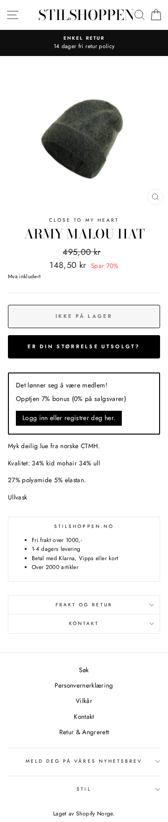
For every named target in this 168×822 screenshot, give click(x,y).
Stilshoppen (86, 15)
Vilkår (84, 700)
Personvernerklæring (84, 685)
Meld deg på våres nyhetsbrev (84, 761)
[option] (84, 43)
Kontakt (84, 623)
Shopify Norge (94, 813)
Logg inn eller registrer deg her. (68, 417)
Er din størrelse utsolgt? (84, 346)
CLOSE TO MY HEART (84, 220)
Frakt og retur (84, 604)
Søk (84, 669)
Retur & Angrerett (84, 732)
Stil (84, 789)
